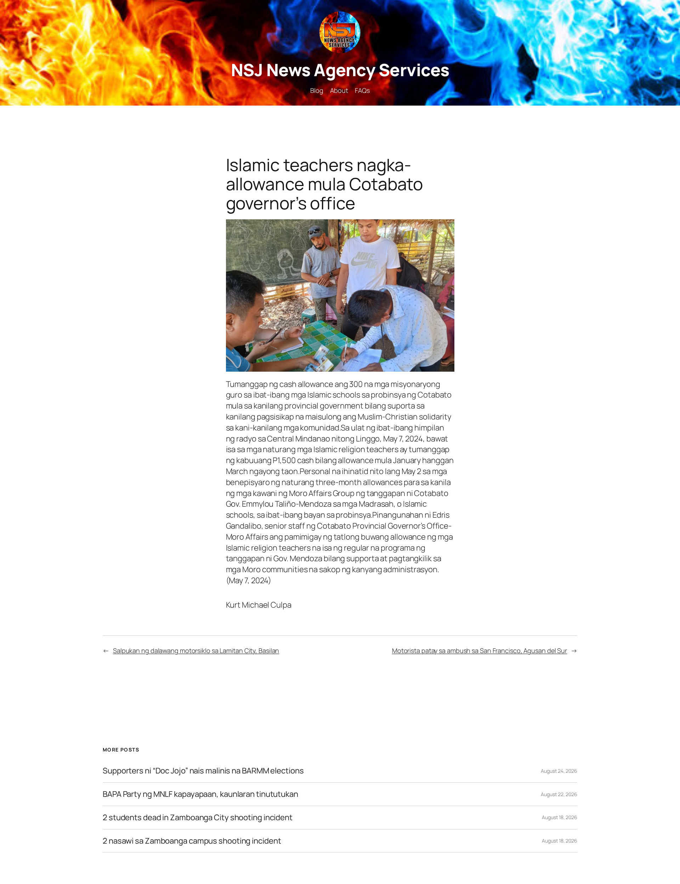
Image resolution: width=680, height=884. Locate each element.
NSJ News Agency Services (340, 69)
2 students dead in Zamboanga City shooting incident (198, 817)
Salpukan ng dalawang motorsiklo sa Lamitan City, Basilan (196, 650)
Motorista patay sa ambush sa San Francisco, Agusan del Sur (479, 650)
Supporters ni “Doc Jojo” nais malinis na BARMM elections (203, 770)
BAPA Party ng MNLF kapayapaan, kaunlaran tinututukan (200, 794)
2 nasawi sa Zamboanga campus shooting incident (192, 841)
